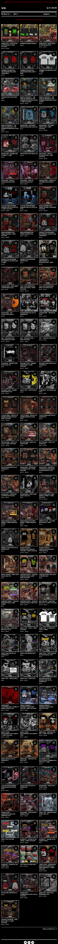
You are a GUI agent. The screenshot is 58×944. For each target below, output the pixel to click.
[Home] (3, 7)
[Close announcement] (56, 2)
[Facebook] (29, 942)
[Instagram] (32, 942)
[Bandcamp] (25, 942)
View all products (49, 929)
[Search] (56, 14)
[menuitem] (6, 14)
